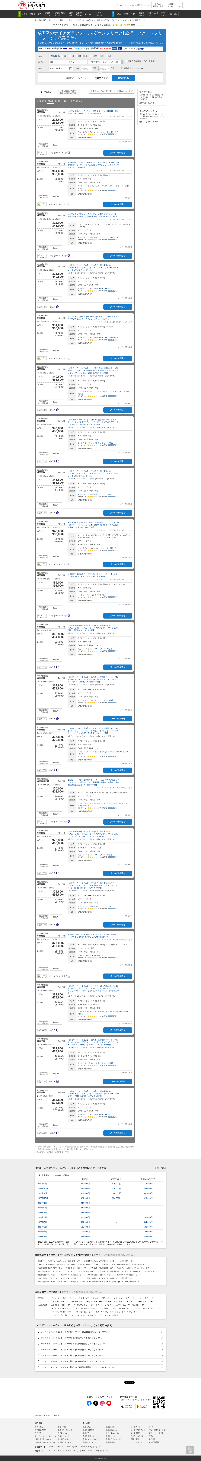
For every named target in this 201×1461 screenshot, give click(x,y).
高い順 (57, 101)
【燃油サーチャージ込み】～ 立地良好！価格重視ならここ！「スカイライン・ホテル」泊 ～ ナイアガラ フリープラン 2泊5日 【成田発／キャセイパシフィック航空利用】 (93, 834)
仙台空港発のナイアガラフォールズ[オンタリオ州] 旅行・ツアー (61, 1278)
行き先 (40, 62)
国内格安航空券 (40, 1430)
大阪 (73, 56)
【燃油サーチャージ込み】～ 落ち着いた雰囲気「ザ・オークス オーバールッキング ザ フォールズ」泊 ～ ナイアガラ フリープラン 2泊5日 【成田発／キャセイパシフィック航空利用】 (93, 1042)
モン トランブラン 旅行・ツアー (63, 1315)
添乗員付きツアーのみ (133, 68)
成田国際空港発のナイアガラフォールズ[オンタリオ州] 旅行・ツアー (109, 1261)
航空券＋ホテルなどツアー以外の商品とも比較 (112, 91)
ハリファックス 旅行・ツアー (62, 1312)
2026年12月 (43, 1198)
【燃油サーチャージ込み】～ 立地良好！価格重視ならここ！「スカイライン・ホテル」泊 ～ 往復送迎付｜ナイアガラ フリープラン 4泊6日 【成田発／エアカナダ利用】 (93, 1093)
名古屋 (94, 56)
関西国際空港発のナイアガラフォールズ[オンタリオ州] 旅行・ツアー (63, 1268)
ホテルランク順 (76, 101)
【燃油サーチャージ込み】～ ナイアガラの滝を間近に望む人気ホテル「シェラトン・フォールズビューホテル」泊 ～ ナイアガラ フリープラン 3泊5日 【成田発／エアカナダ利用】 (93, 370)
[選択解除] (122, 62)
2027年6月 (42, 1227)
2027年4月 (42, 1217)
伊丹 (85, 56)
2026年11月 (43, 1193)
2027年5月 (42, 1222)
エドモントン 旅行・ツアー (61, 1305)
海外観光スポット (112, 1430)
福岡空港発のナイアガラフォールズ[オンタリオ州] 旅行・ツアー (61, 1275)
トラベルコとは (121, 5)
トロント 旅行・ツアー (146, 1298)
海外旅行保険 (111, 1427)
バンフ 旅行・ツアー (121, 1302)
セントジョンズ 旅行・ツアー (150, 1308)
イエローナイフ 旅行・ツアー (62, 1298)
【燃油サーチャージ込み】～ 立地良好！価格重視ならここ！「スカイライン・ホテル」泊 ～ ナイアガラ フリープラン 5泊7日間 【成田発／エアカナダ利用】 (93, 627)
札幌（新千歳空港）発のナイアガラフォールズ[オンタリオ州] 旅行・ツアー (129, 1271)
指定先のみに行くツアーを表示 (141, 61)
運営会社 (152, 1436)
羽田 (65, 56)
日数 (78, 68)
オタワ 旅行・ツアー (83, 1298)
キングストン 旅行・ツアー (61, 1308)
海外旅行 (86, 1423)
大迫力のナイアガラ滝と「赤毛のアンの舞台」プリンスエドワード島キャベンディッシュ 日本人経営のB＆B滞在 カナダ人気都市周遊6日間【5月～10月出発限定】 (93, 525)
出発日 (40, 68)
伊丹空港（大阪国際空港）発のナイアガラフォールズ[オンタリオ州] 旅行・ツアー (120, 1268)
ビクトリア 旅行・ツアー (105, 1312)
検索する (123, 77)
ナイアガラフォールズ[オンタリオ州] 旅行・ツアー (70, 1302)
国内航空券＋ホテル (43, 1439)
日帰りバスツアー (64, 1436)
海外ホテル (87, 1427)
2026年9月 (42, 1184)
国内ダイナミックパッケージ (45, 1436)
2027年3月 (42, 1212)
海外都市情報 (111, 1442)
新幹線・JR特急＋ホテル (45, 1442)
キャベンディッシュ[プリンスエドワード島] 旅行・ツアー (124, 1305)
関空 (80, 56)
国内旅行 (38, 1423)
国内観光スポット (64, 1439)
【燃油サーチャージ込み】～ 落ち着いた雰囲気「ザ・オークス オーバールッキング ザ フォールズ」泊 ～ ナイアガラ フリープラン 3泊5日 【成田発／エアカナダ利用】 (93, 422)
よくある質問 (135, 5)
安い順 (50, 101)
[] (142, 25)
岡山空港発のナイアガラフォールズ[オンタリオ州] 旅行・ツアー (61, 1282)
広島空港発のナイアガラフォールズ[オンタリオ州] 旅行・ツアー (110, 1278)
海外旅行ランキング (113, 1439)
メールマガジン (136, 1442)
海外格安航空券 (88, 1430)
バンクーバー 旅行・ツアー (101, 1302)
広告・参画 (135, 1439)
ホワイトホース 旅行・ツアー (128, 1312)
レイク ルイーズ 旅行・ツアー (88, 1315)
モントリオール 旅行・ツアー (142, 1302)
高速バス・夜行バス (65, 1430)
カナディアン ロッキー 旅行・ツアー (87, 1305)
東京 (52, 56)
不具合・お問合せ (137, 1436)
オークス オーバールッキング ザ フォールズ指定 (95, 443)
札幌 (110, 56)
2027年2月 (42, 1208)
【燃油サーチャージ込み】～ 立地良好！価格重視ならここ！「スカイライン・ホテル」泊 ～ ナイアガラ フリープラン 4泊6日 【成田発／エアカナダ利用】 (93, 473)
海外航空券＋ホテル (90, 1436)
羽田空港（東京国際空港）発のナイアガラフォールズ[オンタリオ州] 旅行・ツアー (68, 1264)
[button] (132, 91)
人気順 (64, 101)
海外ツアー (87, 1433)
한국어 (97, 1447)
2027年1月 (42, 1203)
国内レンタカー (63, 1433)
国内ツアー (39, 1433)
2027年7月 (42, 1232)
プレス (151, 1427)
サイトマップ (135, 1427)
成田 (59, 56)
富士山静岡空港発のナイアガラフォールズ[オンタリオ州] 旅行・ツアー (113, 1282)
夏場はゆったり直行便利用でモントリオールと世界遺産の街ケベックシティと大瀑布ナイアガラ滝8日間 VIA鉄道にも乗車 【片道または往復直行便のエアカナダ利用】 (93, 782)
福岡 (102, 56)
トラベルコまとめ (112, 1433)
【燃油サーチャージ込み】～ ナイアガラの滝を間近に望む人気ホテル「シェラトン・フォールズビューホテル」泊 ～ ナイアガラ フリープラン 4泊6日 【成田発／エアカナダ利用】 (93, 730)
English (50, 1447)
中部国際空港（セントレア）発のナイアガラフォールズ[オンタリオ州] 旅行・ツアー (69, 1271)
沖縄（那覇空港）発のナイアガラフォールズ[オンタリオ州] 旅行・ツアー (114, 1275)
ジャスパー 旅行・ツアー (127, 1308)
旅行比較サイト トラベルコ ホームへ (47, 1415)
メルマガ (146, 5)
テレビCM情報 (154, 1442)
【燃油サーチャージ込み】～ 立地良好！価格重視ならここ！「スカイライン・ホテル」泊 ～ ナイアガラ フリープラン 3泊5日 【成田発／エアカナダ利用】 (93, 267)
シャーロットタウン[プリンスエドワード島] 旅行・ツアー (95, 1308)
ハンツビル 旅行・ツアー (84, 1312)
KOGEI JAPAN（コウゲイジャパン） (95, 1451)
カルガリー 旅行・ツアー (102, 1298)
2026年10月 (43, 1188)
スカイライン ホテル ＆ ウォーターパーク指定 (95, 289)
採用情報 (152, 1439)
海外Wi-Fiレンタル (89, 1442)
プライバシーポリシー (157, 1433)
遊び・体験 (62, 1427)
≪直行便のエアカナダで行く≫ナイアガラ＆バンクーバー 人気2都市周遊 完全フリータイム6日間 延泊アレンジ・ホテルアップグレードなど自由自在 (93, 164)
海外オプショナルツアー (92, 1439)
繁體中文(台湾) (72, 1447)
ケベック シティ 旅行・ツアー (125, 1298)
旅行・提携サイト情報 (157, 1430)
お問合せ (158, 5)
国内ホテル (39, 1427)
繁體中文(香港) (86, 1447)
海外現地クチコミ (112, 1436)
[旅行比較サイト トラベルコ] (36, 20)
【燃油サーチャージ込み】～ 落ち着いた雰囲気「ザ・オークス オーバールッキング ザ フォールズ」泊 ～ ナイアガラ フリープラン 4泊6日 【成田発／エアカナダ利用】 (93, 679)
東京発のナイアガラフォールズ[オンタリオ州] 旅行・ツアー (59, 1261)
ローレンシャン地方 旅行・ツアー (114, 1315)
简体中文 (60, 1447)
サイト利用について (138, 1430)
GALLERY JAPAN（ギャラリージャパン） (63, 1451)
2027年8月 (42, 1236)
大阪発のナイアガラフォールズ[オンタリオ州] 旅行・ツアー (122, 1264)
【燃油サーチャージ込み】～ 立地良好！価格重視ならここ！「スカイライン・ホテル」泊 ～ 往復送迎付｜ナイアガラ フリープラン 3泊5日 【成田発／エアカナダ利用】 (93, 885)
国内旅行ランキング (65, 1442)
